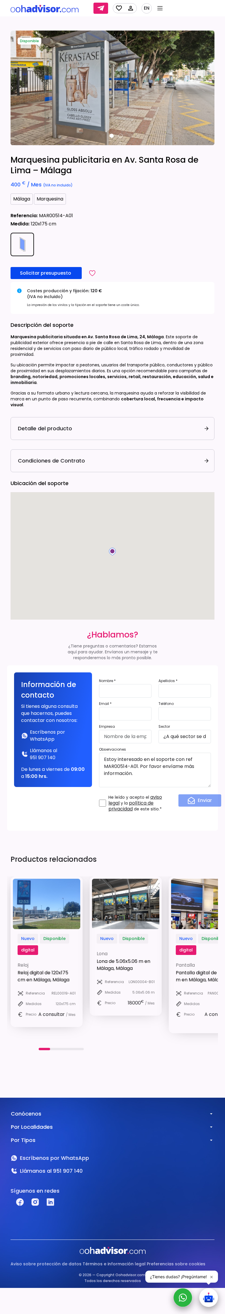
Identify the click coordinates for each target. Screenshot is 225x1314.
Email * (105, 703)
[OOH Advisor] (45, 8)
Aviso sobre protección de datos (46, 1264)
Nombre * (107, 680)
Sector (164, 726)
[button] (92, 273)
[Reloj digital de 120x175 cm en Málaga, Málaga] (46, 904)
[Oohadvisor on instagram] (35, 1202)
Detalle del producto (45, 428)
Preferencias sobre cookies (176, 1264)
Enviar (205, 800)
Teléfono (166, 703)
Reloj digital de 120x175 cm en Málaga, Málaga (43, 976)
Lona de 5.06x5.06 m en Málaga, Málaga (123, 965)
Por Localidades (32, 1127)
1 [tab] (112, 136)
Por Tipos (23, 1140)
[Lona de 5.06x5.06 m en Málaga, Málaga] (125, 904)
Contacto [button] (100, 8)
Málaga (21, 199)
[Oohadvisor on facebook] (20, 1202)
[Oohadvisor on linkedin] (50, 1202)
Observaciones (112, 749)
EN (146, 8)
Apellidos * (168, 680)
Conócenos (26, 1113)
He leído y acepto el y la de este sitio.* (135, 803)
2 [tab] (120, 136)
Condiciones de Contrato (51, 460)
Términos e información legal (114, 1264)
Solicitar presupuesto (46, 273)
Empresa (107, 726)
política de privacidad (131, 806)
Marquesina (50, 199)
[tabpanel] (112, 87)
